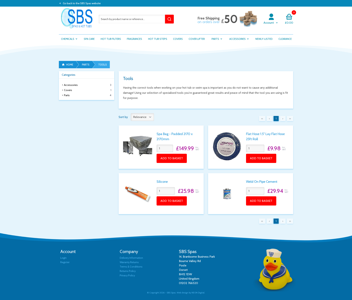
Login (63, 257)
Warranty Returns (129, 262)
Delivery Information (131, 257)
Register (64, 262)
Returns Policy (128, 271)
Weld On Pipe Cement (261, 182)
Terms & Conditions (131, 266)
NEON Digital (198, 292)
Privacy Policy (127, 275)
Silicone (162, 182)
